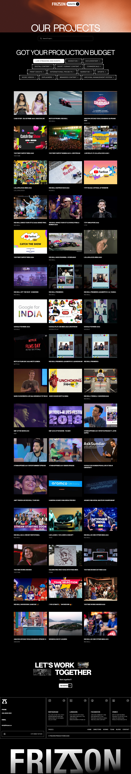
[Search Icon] (65, 38)
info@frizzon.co (7, 725)
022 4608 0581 (7, 713)
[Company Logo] (59, 4)
